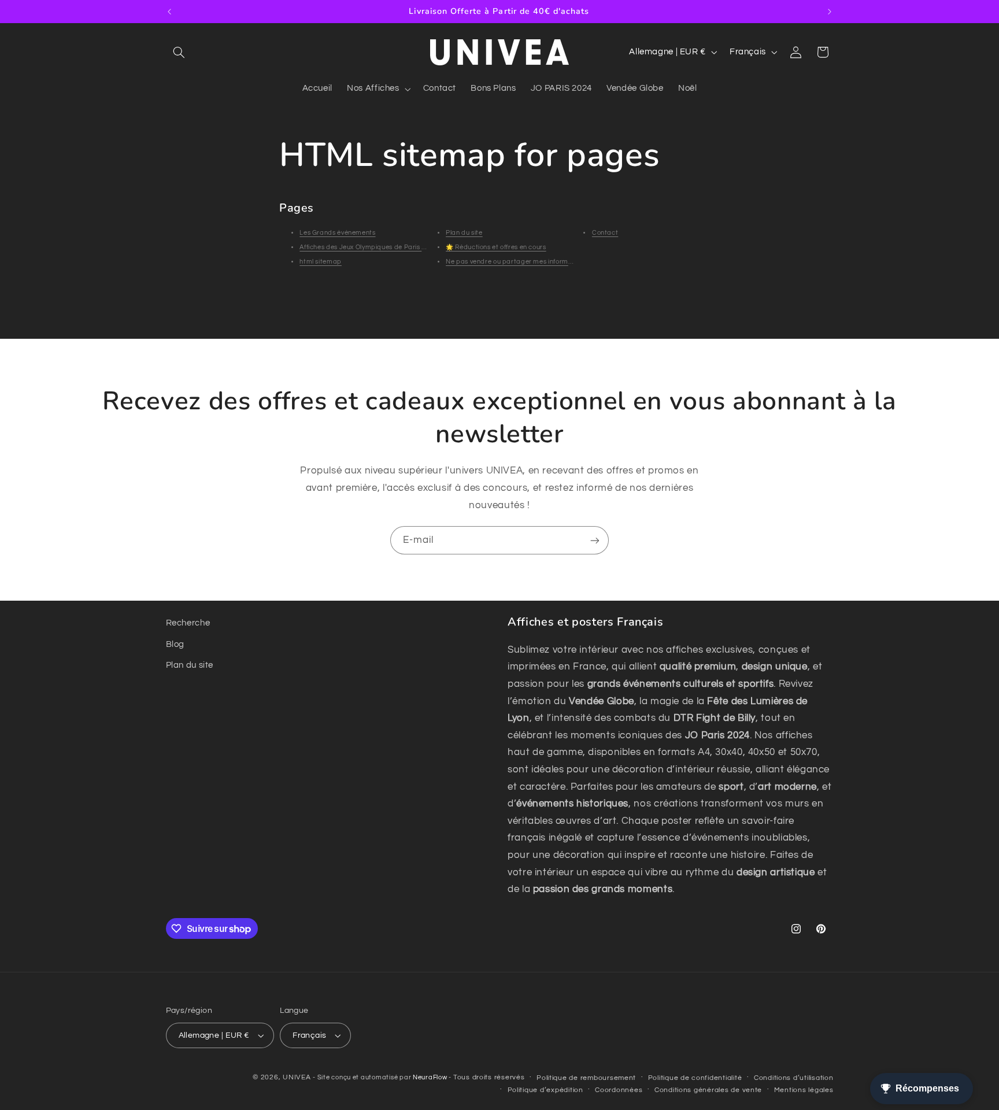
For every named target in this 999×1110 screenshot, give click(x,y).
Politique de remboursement (586, 1078)
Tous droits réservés (489, 1077)
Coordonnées (618, 1090)
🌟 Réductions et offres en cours (496, 247)
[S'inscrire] (595, 540)
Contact (605, 233)
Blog (175, 644)
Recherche (188, 623)
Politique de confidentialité (695, 1078)
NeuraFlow (431, 1077)
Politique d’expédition (545, 1090)
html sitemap (320, 261)
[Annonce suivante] (829, 11)
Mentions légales (804, 1090)
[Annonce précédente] (169, 11)
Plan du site (464, 233)
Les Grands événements (337, 233)
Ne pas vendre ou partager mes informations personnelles (537, 261)
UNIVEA (296, 1077)
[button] (179, 52)
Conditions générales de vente (708, 1090)
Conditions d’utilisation (794, 1078)
